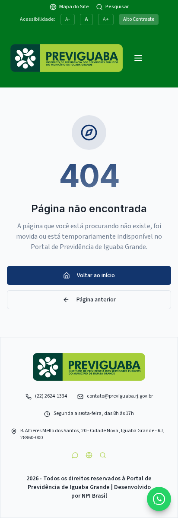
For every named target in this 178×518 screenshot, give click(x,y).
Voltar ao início (96, 275)
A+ (106, 19)
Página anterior (96, 299)
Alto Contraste (138, 19)
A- (67, 19)
